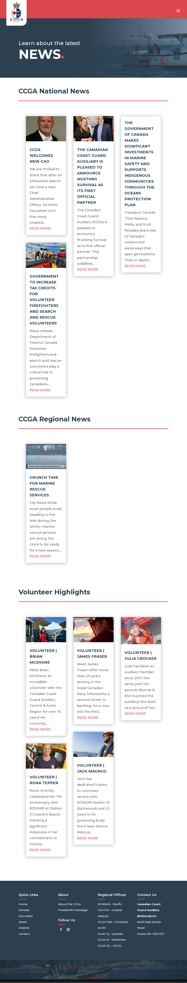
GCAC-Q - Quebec (110, 934)
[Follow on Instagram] (68, 929)
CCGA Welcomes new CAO (41, 155)
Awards (24, 927)
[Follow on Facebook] (61, 929)
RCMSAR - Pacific (110, 904)
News (23, 922)
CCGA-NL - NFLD (109, 945)
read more (40, 228)
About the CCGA (69, 904)
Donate (24, 910)
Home (23, 904)
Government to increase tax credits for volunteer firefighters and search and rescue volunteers (44, 299)
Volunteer (26, 916)
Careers (24, 934)
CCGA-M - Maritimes (112, 939)
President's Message (73, 910)
